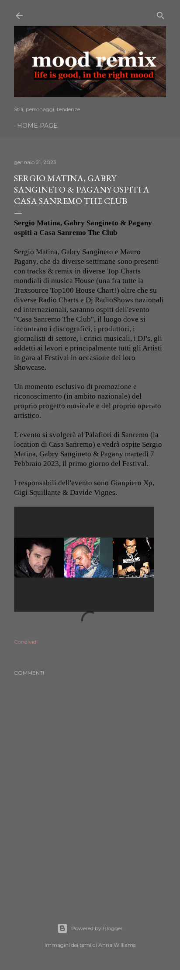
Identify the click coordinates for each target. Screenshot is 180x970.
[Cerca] (161, 13)
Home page (37, 126)
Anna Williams (116, 945)
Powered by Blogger (97, 928)
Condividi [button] (26, 641)
